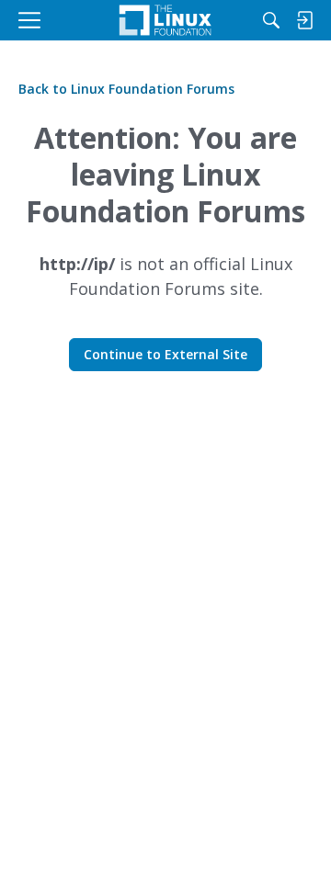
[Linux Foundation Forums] (165, 20)
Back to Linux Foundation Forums (126, 88)
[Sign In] (304, 20)
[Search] (271, 20)
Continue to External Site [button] (165, 354)
